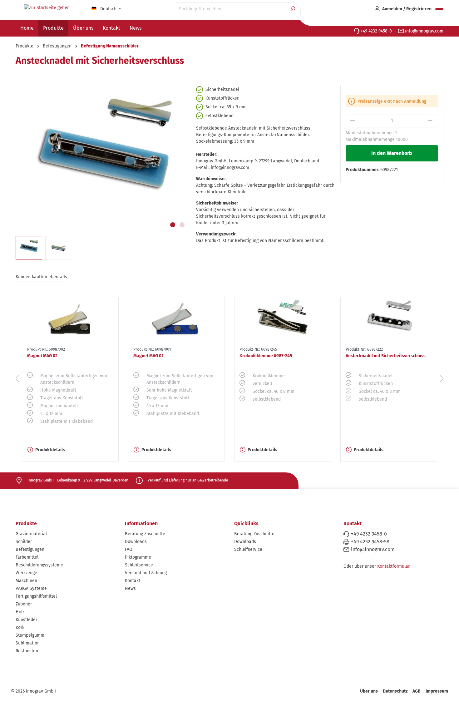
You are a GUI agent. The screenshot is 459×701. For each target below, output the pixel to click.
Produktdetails (50, 449)
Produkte (26, 523)
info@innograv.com (423, 31)
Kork (20, 627)
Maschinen (26, 580)
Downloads (136, 541)
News (130, 588)
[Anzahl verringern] (353, 121)
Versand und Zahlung (146, 572)
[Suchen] (293, 8)
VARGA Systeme (31, 588)
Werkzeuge (26, 572)
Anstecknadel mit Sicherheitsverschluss (386, 355)
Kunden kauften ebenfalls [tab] (41, 276)
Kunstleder (26, 619)
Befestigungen (30, 549)
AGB (416, 691)
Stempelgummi (31, 635)
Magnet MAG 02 (42, 355)
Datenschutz (395, 691)
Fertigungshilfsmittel (36, 596)
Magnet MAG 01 (148, 355)
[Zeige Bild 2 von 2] (182, 224)
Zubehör (24, 604)
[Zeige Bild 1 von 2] (172, 224)
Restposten (27, 651)
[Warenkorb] (439, 9)
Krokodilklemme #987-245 (265, 355)
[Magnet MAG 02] (70, 320)
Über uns (369, 691)
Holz (20, 612)
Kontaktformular (393, 566)
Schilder (24, 541)
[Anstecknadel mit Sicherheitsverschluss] (389, 320)
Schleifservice (139, 565)
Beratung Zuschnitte (145, 533)
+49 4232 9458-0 (375, 31)
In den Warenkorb (391, 153)
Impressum (437, 691)
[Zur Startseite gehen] (47, 7)
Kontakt (132, 580)
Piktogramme (138, 557)
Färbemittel (27, 557)
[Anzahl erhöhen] (430, 121)
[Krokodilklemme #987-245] (282, 320)
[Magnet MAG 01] (176, 320)
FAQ (128, 549)
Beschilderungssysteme (39, 565)
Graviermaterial (31, 533)
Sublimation (28, 643)
